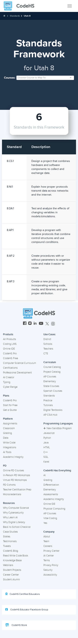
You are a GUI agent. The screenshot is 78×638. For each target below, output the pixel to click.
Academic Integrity (13, 457)
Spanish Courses (52, 391)
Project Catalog (51, 371)
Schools (47, 344)
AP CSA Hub (50, 414)
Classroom (9, 428)
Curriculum (49, 362)
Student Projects (12, 570)
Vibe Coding (50, 518)
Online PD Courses (13, 470)
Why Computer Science (16, 507)
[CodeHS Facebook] (24, 323)
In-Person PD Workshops (16, 475)
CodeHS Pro (10, 353)
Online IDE (9, 348)
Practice (47, 400)
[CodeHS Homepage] (20, 6)
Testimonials (10, 541)
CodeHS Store (19, 625)
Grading (7, 433)
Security (47, 570)
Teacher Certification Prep (17, 489)
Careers (47, 546)
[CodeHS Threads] (53, 323)
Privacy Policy (50, 565)
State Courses (51, 386)
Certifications (10, 367)
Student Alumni (11, 579)
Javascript (49, 433)
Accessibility (50, 574)
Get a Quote (10, 410)
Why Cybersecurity (13, 512)
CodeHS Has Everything (57, 470)
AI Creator (8, 377)
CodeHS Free (10, 358)
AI (44, 475)
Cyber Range (10, 387)
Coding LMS (10, 344)
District (47, 339)
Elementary (49, 381)
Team (46, 541)
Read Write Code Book (15, 555)
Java (46, 442)
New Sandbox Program (59, 428)
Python (47, 437)
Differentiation (51, 484)
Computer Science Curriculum (19, 363)
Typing (6, 382)
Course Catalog (52, 367)
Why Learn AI (10, 517)
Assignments (10, 423)
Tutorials (48, 405)
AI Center (48, 555)
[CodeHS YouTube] (41, 323)
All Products (9, 339)
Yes (45, 523)
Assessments (50, 494)
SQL (45, 457)
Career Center (11, 574)
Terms (46, 560)
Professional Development (17, 372)
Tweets (7, 546)
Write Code (9, 442)
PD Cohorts (9, 484)
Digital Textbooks (52, 410)
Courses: (9, 77)
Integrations (9, 447)
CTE (45, 353)
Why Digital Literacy (14, 522)
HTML (46, 447)
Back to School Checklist (17, 527)
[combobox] (45, 78)
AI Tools (7, 452)
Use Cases (49, 334)
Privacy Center (51, 550)
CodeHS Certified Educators (25, 594)
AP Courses (49, 376)
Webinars (8, 565)
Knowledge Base (12, 560)
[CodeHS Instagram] (30, 323)
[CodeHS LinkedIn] (35, 323)
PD (4, 465)
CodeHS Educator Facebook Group (29, 609)
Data (5, 437)
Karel (46, 461)
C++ (45, 452)
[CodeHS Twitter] (47, 323)
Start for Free (10, 405)
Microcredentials (12, 494)
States (6, 536)
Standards (15, 16)
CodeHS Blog (10, 550)
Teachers (48, 348)
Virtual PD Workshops (15, 480)
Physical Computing (54, 508)
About (46, 536)
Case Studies (10, 531)
